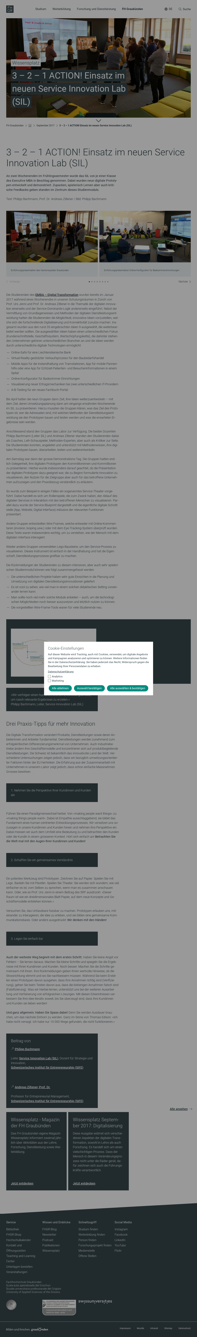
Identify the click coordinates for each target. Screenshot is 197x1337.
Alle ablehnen (60, 688)
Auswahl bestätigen (89, 688)
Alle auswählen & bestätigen (127, 688)
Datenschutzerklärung (61, 671)
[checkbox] (97, 676)
